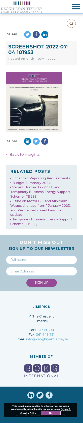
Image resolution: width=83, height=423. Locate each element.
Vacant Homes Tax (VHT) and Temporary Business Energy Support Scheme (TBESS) (40, 191)
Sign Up (42, 282)
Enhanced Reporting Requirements (41, 178)
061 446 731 (45, 335)
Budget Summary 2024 (31, 183)
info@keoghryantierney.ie (47, 339)
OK (51, 413)
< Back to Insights (23, 154)
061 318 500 (44, 330)
